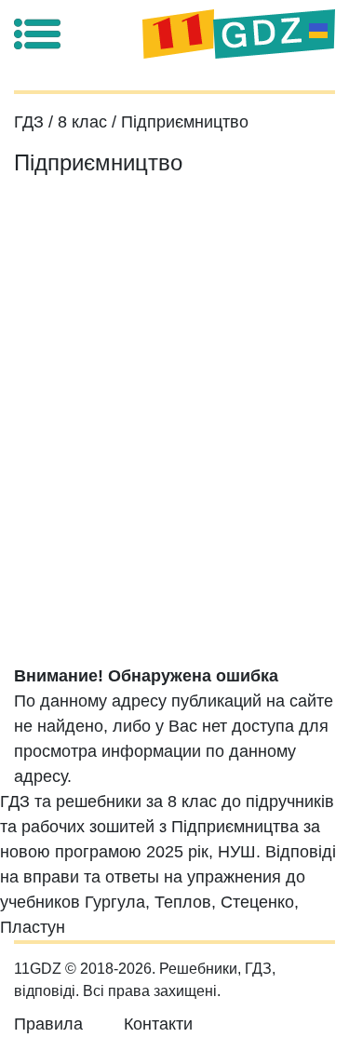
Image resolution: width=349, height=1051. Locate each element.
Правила (48, 1024)
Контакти (158, 1024)
